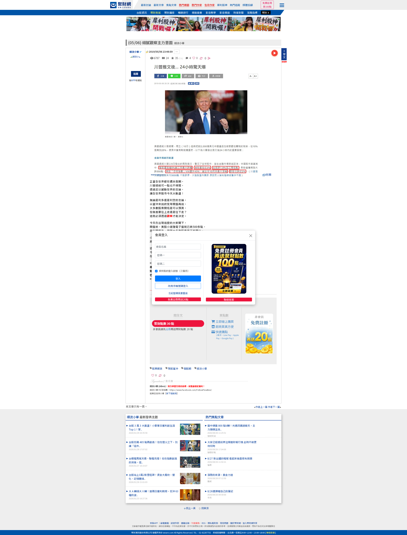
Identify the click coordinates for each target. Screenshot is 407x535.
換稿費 (284, 61)
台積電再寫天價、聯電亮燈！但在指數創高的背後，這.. (153, 462)
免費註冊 (267, 3)
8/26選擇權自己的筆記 (220, 494)
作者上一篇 (261, 407)
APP (133, 80)
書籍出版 (185, 523)
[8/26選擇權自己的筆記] (269, 489)
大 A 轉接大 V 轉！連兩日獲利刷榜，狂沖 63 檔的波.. (153, 494)
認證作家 (175, 523)
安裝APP (154, 523)
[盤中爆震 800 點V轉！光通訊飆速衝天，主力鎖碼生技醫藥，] (269, 423)
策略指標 (252, 12)
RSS (204, 523)
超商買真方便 (224, 326)
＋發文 (284, 54)
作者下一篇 (274, 407)
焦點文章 (171, 5)
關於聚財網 (235, 523)
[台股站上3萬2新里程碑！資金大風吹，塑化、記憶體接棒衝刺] (190, 478)
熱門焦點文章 (215, 417)
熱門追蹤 (235, 5)
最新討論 (146, 5)
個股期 (187, 368)
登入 (178, 278)
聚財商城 (155, 12)
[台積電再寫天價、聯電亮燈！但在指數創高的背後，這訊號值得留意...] (190, 462)
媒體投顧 (248, 5)
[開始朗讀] (274, 53)
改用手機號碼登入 (178, 286)
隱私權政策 (213, 523)
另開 (268, 175)
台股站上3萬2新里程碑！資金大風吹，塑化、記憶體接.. (152, 478)
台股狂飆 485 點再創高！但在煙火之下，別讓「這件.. (153, 445)
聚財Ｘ (266, 12)
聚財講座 (169, 12)
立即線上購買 (224, 321)
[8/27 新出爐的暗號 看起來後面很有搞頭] (269, 456)
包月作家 (209, 5)
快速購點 (227, 335)
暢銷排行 (183, 12)
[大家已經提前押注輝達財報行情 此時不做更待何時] (269, 440)
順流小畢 (179, 43)
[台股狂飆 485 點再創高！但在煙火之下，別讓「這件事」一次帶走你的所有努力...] (190, 445)
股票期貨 (157, 368)
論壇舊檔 (164, 523)
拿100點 (267, 6)
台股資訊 (142, 12)
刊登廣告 (195, 523)
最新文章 (159, 5)
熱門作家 (197, 5)
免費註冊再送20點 (178, 299)
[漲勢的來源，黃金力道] (269, 473)
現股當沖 (173, 368)
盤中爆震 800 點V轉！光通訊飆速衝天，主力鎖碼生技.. (231, 430)
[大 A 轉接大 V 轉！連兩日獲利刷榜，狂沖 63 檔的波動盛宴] (190, 494)
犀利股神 (222, 5)
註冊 (168, 329)
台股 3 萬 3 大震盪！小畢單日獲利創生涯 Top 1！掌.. (152, 429)
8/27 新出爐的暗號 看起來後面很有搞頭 (229, 461)
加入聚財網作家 (250, 523)
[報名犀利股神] (203, 23)
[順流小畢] (135, 61)
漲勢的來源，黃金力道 (220, 478)
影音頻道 (225, 12)
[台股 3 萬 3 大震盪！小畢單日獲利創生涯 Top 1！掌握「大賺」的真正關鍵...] (190, 429)
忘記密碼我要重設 (178, 293)
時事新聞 (238, 12)
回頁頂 (205, 508)
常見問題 (224, 523)
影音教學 (211, 12)
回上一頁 (191, 508)
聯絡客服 (229, 299)
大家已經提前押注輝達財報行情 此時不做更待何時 (231, 447)
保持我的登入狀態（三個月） (174, 271)
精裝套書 (197, 12)
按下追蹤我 (171, 393)
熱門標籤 (184, 5)
